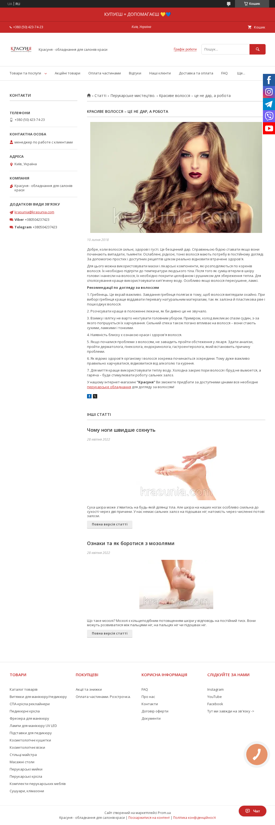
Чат (256, 811)
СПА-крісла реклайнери (30, 703)
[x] (95, 397)
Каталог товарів (24, 689)
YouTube (214, 696)
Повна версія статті (110, 524)
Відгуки (135, 73)
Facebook (215, 703)
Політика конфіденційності (194, 817)
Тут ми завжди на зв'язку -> (230, 711)
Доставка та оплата (196, 73)
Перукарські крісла (26, 776)
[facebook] (89, 397)
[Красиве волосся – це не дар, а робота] (176, 177)
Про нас (148, 696)
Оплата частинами (104, 73)
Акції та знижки (89, 689)
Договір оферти (155, 711)
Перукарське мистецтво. (132, 95)
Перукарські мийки (26, 769)
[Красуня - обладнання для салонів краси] (21, 59)
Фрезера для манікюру (29, 718)
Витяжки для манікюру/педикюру (38, 696)
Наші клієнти (160, 73)
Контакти (150, 703)
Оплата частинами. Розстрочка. (103, 696)
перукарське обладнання (109, 386)
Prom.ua (164, 812)
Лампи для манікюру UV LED (33, 725)
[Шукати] (257, 49)
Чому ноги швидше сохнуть (121, 430)
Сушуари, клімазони (27, 790)
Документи (151, 718)
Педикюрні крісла (25, 711)
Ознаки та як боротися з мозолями (131, 543)
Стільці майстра (23, 754)
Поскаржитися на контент (149, 817)
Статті (100, 95)
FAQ (224, 73)
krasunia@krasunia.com (34, 212)
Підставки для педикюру (31, 732)
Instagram (215, 689)
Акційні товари (67, 73)
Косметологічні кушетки (30, 740)
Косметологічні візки (27, 747)
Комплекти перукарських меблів (38, 783)
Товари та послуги (25, 73)
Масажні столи (22, 761)
